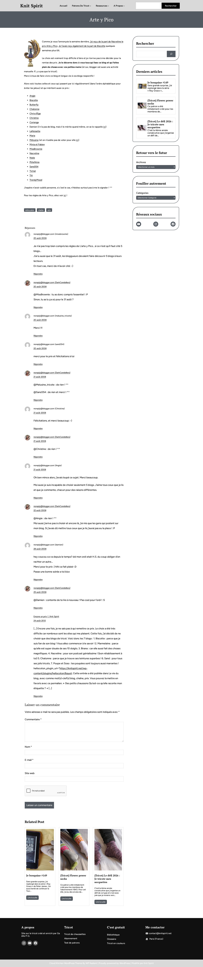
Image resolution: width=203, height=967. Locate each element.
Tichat (33, 171)
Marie (32, 135)
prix (49, 210)
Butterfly (34, 104)
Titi (31, 175)
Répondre (38, 274)
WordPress (124, 963)
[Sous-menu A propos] (124, 5)
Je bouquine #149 (36, 875)
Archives (141, 162)
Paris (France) (156, 939)
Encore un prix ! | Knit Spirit (46, 616)
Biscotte (34, 100)
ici (104, 126)
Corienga (34, 122)
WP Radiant (91, 963)
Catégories (142, 193)
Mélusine (34, 140)
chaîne (41, 210)
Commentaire (33, 719)
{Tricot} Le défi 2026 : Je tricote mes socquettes (107, 879)
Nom (28, 746)
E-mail (29, 759)
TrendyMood (36, 180)
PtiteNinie (34, 162)
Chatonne (34, 109)
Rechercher (171, 5)
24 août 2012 (40, 620)
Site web (30, 773)
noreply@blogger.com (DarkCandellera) (52, 282)
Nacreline (34, 153)
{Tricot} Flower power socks (73, 877)
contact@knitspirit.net (160, 933)
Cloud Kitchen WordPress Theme (66, 963)
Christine (34, 118)
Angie (32, 95)
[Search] (171, 54)
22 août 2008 (40, 510)
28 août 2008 (40, 549)
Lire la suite (32, 897)
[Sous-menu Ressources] (108, 5)
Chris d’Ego (35, 113)
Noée (32, 157)
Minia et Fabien (37, 144)
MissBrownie (36, 149)
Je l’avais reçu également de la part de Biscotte (82, 46)
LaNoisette (35, 131)
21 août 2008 (40, 377)
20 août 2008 (40, 238)
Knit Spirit (31, 6)
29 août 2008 (40, 592)
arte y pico (29, 210)
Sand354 (34, 166)
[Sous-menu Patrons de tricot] (90, 5)
